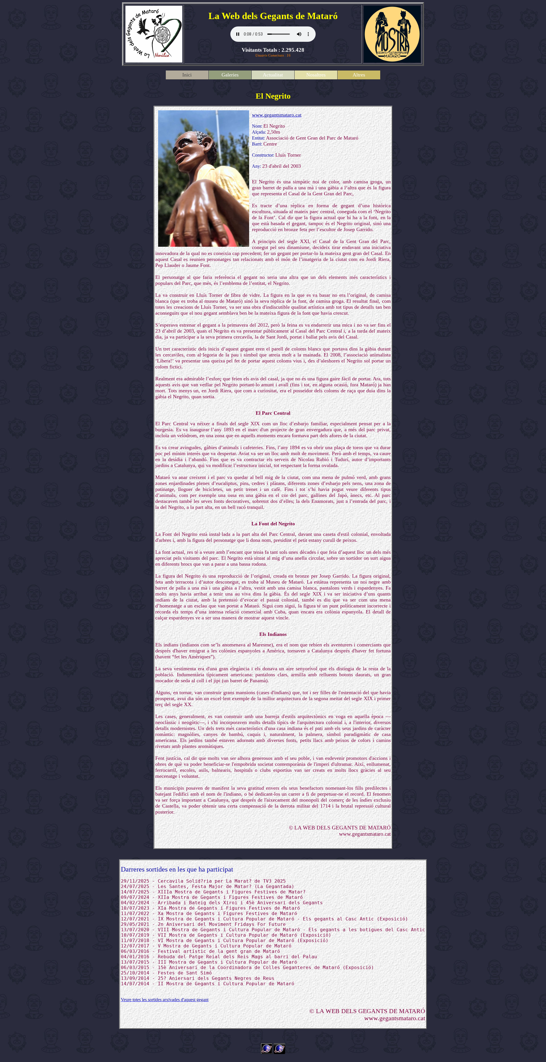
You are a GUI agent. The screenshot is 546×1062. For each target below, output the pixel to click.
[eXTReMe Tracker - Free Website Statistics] (279, 1052)
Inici (187, 75)
